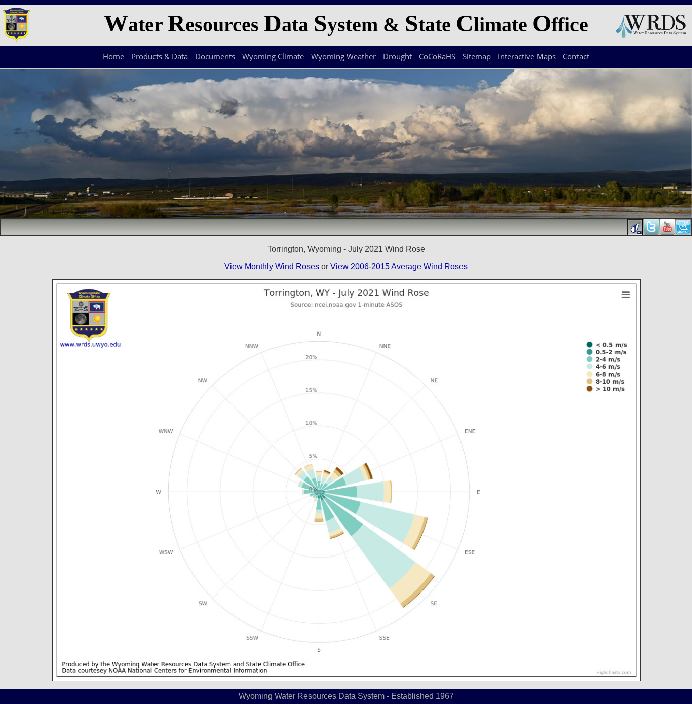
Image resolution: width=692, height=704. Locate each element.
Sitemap (477, 56)
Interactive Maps (527, 56)
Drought (397, 56)
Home (113, 56)
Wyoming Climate (273, 56)
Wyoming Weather (343, 56)
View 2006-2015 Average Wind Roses (399, 266)
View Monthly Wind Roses (271, 266)
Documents (215, 56)
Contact (576, 56)
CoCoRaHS (437, 56)
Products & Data (159, 56)
